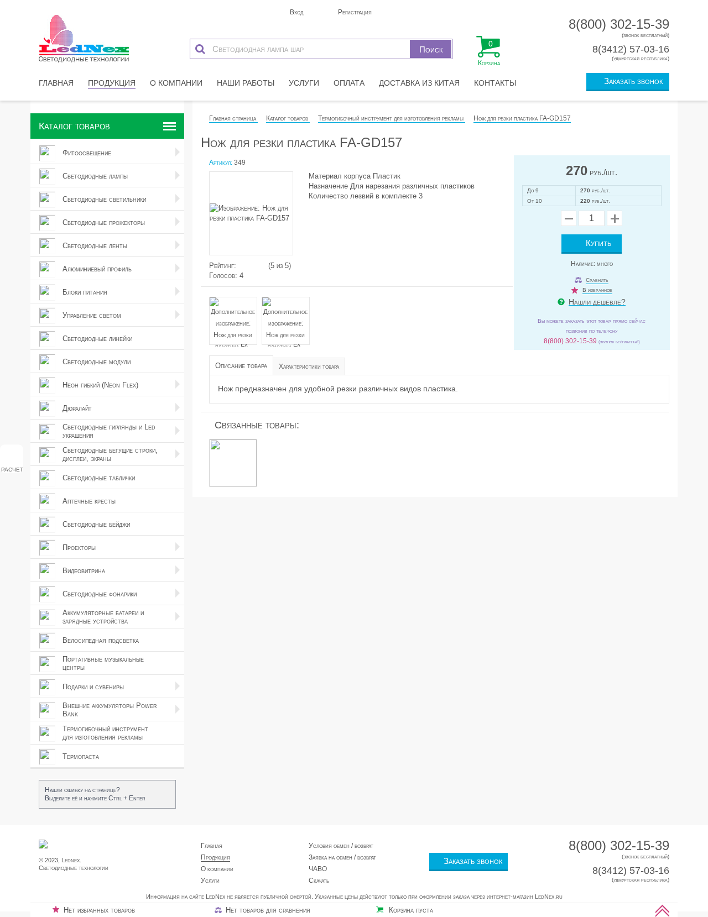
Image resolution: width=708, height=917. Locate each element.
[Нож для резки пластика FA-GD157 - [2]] (235, 330)
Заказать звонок (631, 81)
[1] (241, 265)
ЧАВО (318, 869)
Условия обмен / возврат (341, 846)
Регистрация (354, 12)
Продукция (112, 82)
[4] (258, 265)
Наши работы (245, 82)
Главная (56, 82)
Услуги (304, 82)
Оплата (349, 82)
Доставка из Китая (419, 82)
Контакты (495, 82)
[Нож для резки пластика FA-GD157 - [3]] (287, 330)
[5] (263, 265)
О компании (176, 82)
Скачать (319, 880)
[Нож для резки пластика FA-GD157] (256, 216)
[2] (246, 265)
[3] (252, 265)
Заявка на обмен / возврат (342, 857)
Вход (295, 12)
